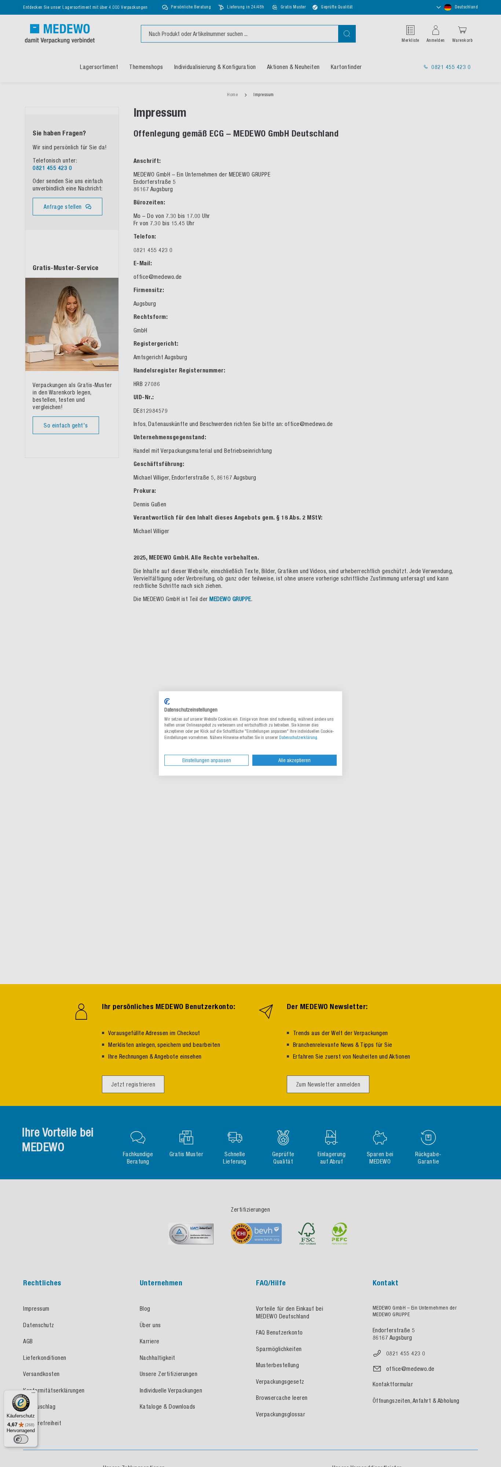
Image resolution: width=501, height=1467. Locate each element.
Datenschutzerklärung (298, 737)
